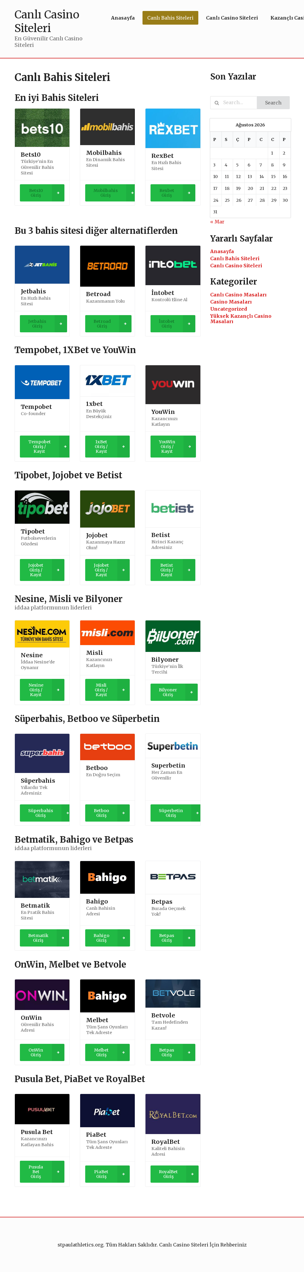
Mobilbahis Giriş (106, 193)
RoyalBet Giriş (168, 1174)
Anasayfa (222, 251)
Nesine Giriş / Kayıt (35, 689)
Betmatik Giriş (38, 938)
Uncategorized (228, 309)
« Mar (217, 222)
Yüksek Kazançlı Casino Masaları (240, 318)
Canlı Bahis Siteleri (234, 258)
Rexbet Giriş (166, 193)
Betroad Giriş (102, 324)
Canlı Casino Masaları (238, 295)
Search (273, 103)
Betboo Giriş (101, 813)
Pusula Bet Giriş (35, 1171)
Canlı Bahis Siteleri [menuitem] (170, 18)
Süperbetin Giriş (171, 813)
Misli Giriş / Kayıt (101, 689)
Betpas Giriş (166, 938)
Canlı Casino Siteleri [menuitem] (232, 18)
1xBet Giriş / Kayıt (101, 446)
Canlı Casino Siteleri (236, 265)
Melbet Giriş (101, 1052)
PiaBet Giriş (101, 1174)
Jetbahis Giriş (37, 324)
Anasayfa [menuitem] (123, 18)
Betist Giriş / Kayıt (166, 570)
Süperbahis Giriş (40, 813)
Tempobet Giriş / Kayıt (39, 446)
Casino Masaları (231, 302)
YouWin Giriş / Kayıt (167, 446)
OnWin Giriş (35, 1052)
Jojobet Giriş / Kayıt (35, 570)
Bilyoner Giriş (168, 692)
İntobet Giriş (167, 324)
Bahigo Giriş (101, 938)
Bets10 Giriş (36, 193)
